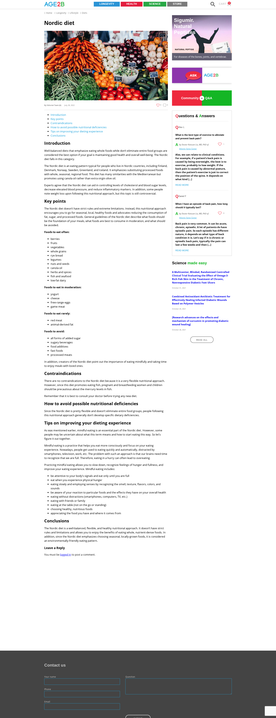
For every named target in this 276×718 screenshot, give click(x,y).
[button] (213, 4)
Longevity (106, 4)
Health (131, 4)
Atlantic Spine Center (188, 148)
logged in (65, 554)
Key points (57, 119)
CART (224, 3)
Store (177, 4)
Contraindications (61, 123)
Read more (182, 185)
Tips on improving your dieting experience (77, 131)
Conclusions (58, 135)
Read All (202, 340)
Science (155, 4)
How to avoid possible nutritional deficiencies (79, 127)
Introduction (58, 115)
